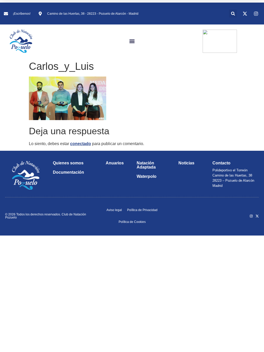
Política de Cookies (132, 222)
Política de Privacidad (142, 210)
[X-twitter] (257, 216)
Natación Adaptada (146, 165)
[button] (233, 14)
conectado (80, 143)
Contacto (221, 163)
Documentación (68, 172)
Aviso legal (114, 210)
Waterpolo (146, 176)
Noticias (186, 163)
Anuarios (115, 163)
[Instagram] (251, 216)
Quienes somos (68, 163)
